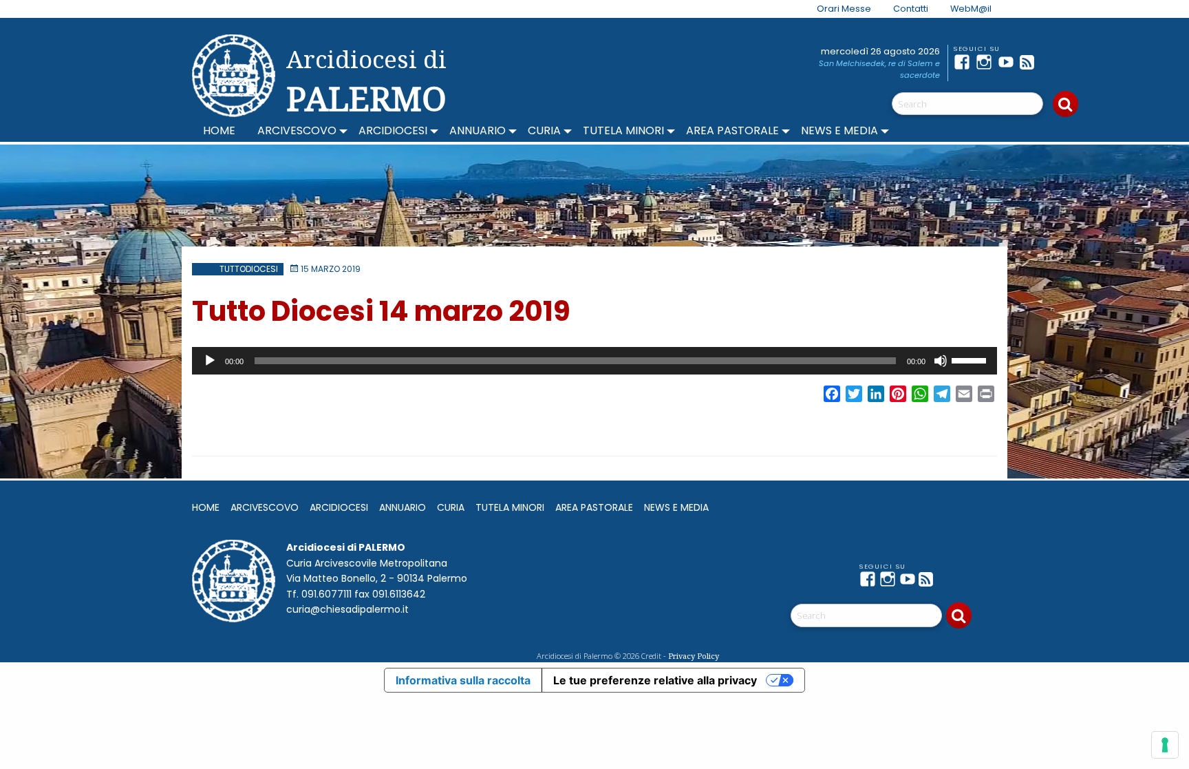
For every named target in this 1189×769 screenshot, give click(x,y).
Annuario (477, 130)
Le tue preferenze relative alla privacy (655, 680)
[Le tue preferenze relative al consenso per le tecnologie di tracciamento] (1165, 745)
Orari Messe (844, 8)
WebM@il (971, 8)
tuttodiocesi (248, 269)
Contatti (910, 8)
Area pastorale (732, 130)
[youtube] (1009, 62)
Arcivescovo (296, 130)
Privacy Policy (693, 656)
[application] (594, 361)
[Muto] (940, 361)
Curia (544, 130)
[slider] (971, 359)
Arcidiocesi (392, 130)
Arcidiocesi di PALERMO (366, 81)
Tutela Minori (623, 130)
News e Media (839, 130)
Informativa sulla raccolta (463, 680)
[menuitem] (836, 9)
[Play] (210, 361)
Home (219, 130)
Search (1065, 104)
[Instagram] (987, 62)
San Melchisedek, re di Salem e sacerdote (879, 69)
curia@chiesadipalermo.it (347, 609)
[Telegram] (1053, 62)
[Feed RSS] (1031, 62)
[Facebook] (965, 62)
